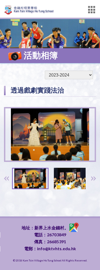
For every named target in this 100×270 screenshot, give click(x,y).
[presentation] (6, 178)
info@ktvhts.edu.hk (56, 248)
